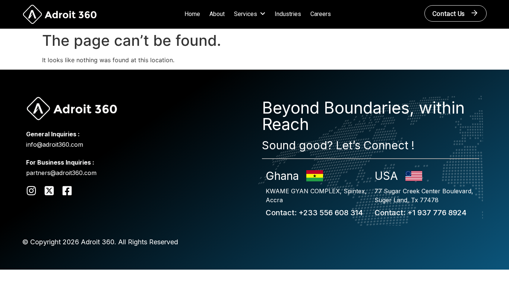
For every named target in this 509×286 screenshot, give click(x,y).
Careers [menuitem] (320, 14)
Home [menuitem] (192, 14)
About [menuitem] (217, 14)
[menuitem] (252, 14)
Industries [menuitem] (288, 14)
